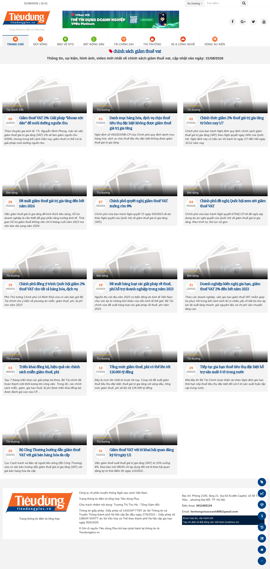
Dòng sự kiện (215, 44)
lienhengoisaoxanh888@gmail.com (214, 511)
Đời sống (40, 44)
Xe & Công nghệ (183, 44)
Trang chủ (15, 44)
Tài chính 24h (124, 44)
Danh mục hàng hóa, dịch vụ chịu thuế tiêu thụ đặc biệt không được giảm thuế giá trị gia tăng (140, 122)
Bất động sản (93, 44)
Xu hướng (196, 3)
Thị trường (152, 44)
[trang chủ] (26, 26)
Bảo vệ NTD (65, 44)
